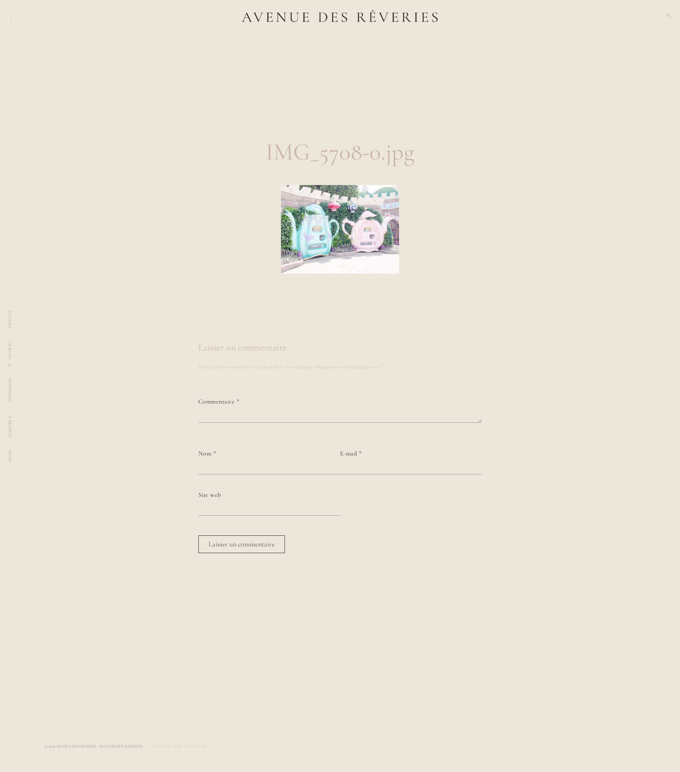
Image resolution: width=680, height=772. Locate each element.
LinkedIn (161, 746)
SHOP (9, 456)
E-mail (351, 453)
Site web (209, 495)
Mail (177, 746)
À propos (9, 426)
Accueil (9, 319)
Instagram (195, 746)
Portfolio (9, 390)
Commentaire (218, 401)
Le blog (9, 350)
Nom (207, 453)
